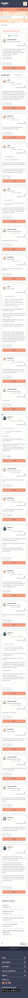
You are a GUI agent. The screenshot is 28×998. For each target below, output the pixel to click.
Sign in (23, 9)
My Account (9, 58)
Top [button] (2, 943)
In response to (17, 149)
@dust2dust (5, 91)
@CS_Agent (8, 55)
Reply (14, 68)
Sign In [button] (4, 975)
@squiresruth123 (7, 156)
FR (19, 9)
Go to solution (14, 36)
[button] (4, 64)
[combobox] (14, 17)
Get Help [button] (5, 966)
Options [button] (26, 25)
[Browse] (2, 9)
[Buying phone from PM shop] (23, 75)
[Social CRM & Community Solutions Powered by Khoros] (24, 943)
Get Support (5, 25)
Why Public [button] (6, 962)
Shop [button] (4, 958)
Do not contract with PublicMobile (9, 924)
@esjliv (3, 127)
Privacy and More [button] (8, 971)
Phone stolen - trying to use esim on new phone (12, 917)
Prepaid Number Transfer (8, 911)
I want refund (5, 905)
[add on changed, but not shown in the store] (26, 75)
